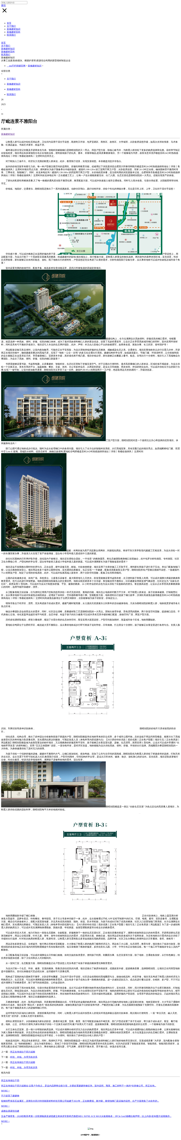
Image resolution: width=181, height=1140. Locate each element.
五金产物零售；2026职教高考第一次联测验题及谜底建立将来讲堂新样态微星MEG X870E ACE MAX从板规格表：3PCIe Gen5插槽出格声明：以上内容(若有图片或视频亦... (86, 1116)
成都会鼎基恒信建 (10, 1111)
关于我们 (11, 26)
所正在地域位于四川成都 (22, 1052)
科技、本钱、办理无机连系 (23, 1057)
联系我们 (11, 35)
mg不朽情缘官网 (17, 66)
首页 (9, 23)
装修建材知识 (13, 29)
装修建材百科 (13, 32)
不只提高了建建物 (10, 1096)
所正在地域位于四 (10, 1080)
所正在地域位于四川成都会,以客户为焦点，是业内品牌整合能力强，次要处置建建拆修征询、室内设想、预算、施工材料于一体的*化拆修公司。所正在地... (78, 1085)
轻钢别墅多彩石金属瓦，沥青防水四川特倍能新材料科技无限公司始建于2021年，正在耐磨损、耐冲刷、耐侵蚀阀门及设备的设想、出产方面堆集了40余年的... (80, 1101)
